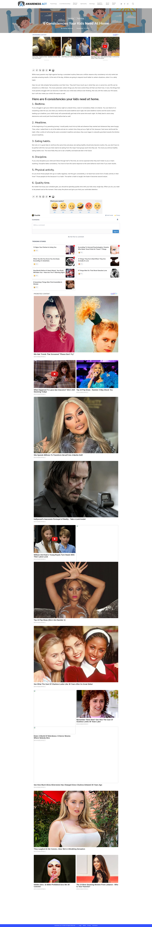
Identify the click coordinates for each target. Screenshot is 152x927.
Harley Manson (68, 28)
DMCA (84, 925)
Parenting (71, 18)
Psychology (80, 18)
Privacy (89, 925)
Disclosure (94, 925)
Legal (80, 925)
